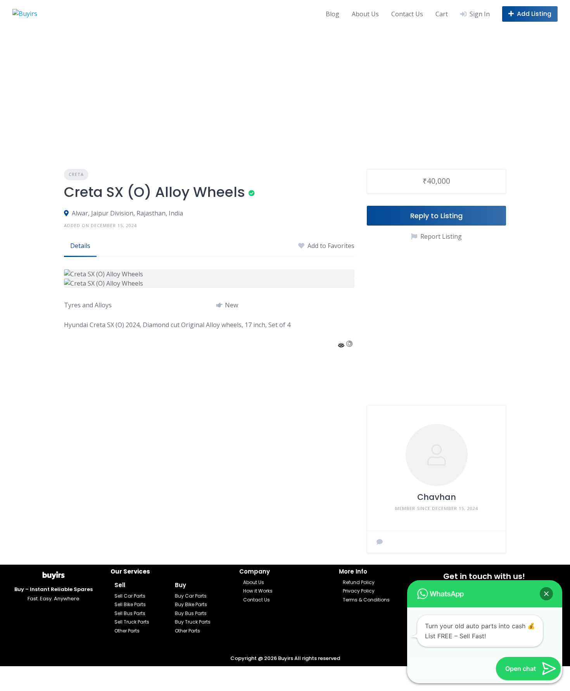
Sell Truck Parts (131, 622)
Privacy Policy (359, 591)
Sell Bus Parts (129, 613)
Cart (441, 14)
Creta (76, 174)
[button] (546, 593)
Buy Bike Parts (191, 604)
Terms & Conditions (366, 599)
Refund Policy (359, 582)
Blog (332, 14)
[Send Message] (380, 541)
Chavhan (436, 497)
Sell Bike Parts (130, 604)
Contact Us (407, 14)
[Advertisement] (285, 86)
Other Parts (127, 630)
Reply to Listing (436, 216)
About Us (365, 14)
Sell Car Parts (129, 596)
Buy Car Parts (191, 596)
